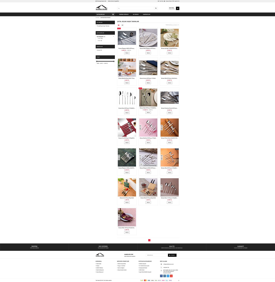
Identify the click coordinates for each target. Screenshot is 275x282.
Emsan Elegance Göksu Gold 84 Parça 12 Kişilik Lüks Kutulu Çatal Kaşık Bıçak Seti (127, 168)
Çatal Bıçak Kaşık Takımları (103, 26)
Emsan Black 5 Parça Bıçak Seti (148, 197)
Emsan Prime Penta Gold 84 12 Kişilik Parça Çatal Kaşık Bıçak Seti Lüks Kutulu (170, 138)
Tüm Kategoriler (100, 36)
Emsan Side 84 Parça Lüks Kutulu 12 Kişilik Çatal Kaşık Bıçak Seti (170, 78)
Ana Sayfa (97, 17)
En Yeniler (136, 14)
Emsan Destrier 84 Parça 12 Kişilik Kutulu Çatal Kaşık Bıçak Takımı (148, 138)
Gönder (173, 255)
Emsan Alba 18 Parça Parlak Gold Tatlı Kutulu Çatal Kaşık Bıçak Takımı (127, 227)
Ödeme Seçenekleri (122, 263)
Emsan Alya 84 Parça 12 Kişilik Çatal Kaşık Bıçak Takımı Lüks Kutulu (148, 107)
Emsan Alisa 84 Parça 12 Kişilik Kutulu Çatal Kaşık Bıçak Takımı (170, 168)
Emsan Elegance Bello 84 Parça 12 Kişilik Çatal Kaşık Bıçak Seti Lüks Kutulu (127, 48)
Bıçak (99, 40)
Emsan (98, 50)
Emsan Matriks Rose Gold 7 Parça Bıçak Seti (127, 78)
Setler (99, 38)
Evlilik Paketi (141, 269)
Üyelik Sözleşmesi (100, 269)
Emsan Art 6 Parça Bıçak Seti (127, 197)
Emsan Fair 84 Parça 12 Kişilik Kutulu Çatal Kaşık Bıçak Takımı (127, 138)
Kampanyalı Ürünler (143, 267)
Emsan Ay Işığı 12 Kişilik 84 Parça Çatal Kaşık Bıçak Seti (170, 48)
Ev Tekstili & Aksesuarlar (144, 265)
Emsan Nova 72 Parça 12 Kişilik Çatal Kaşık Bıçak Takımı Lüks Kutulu (170, 197)
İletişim (97, 265)
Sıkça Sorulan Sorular (122, 269)
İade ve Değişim (121, 267)
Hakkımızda (98, 263)
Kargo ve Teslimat (121, 265)
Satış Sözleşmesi (99, 272)
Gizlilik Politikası (99, 267)
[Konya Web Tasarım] (178, 280)
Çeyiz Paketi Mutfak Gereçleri (145, 272)
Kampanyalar (146, 14)
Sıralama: (168, 24)
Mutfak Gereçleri (142, 263)
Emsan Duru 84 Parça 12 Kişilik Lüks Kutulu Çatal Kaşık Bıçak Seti (127, 108)
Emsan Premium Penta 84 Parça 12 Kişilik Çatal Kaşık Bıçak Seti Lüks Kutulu (170, 108)
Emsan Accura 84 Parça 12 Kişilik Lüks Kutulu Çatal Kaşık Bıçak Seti (148, 78)
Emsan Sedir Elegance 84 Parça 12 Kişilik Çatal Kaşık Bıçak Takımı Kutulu (148, 48)
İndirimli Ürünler (123, 14)
